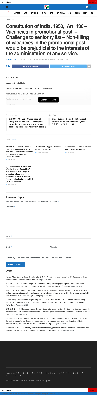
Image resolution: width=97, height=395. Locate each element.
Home (8, 20)
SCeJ (13, 20)
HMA (85, 13)
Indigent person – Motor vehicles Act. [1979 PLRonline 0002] (78, 147)
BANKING (34, 13)
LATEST (17, 13)
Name (9, 236)
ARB (25, 13)
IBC (91, 13)
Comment (10, 206)
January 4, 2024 (12, 184)
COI (69, 13)
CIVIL (44, 13)
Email (9, 247)
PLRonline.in (15, 381)
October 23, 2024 (42, 152)
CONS (77, 13)
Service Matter (44, 59)
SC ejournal (47, 381)
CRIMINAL (61, 13)
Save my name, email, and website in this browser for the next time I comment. (39, 257)
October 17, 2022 (25, 59)
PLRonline (12, 59)
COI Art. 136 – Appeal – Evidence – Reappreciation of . (48, 147)
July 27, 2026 (11, 160)
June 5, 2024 (70, 152)
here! (60, 394)
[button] (95, 2)
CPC (51, 13)
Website (53, 247)
